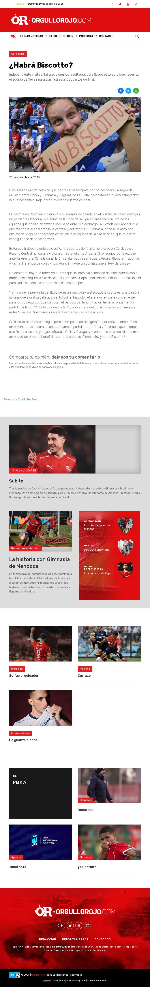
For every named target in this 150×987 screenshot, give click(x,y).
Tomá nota (17, 867)
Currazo (84, 676)
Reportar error (75, 939)
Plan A (19, 782)
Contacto (106, 36)
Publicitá (86, 36)
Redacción (47, 939)
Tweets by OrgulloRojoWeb (21, 399)
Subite (16, 481)
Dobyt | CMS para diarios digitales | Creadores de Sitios (79, 980)
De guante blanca (23, 740)
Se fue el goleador (24, 676)
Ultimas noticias (30, 36)
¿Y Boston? (87, 867)
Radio (53, 36)
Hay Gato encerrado (96, 549)
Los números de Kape (97, 573)
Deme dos (85, 810)
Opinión (68, 36)
